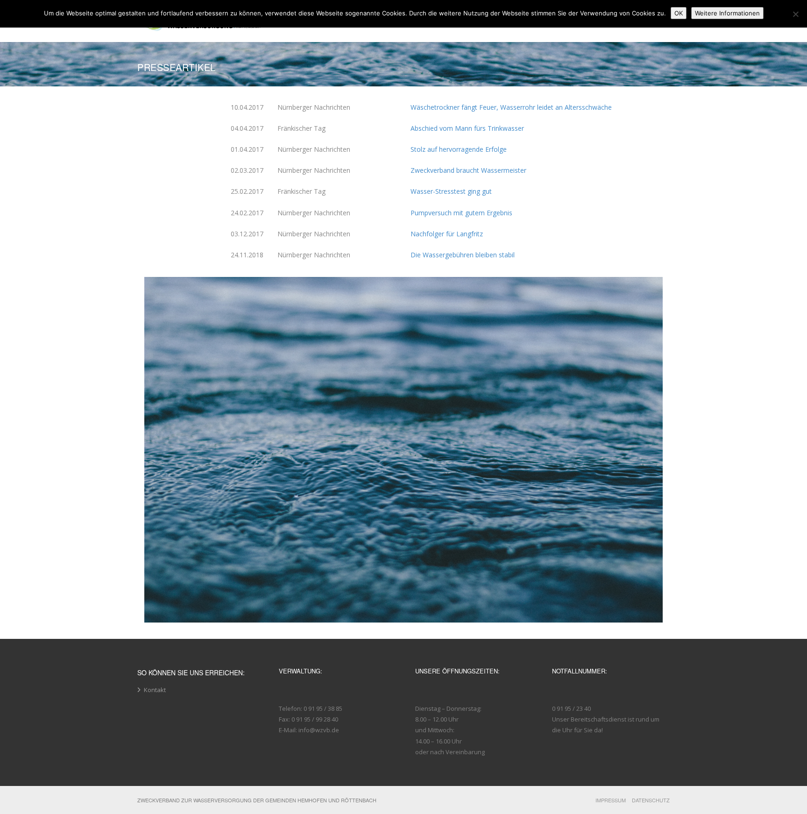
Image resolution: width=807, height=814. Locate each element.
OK (678, 13)
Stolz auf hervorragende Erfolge (459, 149)
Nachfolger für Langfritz (447, 233)
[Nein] (795, 14)
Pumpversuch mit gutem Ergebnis (461, 212)
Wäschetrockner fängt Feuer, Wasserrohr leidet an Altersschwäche (511, 107)
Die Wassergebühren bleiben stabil (463, 254)
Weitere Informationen (727, 13)
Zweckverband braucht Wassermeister (468, 170)
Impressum (610, 800)
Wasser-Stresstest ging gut (451, 191)
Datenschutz (651, 800)
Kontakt (155, 690)
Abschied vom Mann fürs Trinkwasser (467, 128)
